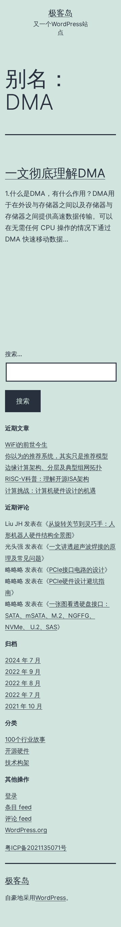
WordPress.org (26, 829)
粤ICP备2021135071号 (36, 847)
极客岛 (60, 13)
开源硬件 (17, 750)
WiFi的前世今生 (26, 444)
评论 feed (18, 818)
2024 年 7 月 (23, 660)
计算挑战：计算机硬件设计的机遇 (50, 490)
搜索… (13, 354)
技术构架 (17, 762)
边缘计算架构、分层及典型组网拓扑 (53, 467)
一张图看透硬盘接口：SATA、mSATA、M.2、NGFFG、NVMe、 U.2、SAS (57, 615)
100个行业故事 (25, 739)
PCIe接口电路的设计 (77, 569)
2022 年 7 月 (22, 694)
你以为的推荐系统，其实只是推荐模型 (56, 455)
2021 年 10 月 (23, 706)
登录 (11, 795)
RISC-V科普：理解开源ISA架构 (47, 478)
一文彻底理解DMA (55, 173)
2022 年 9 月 (23, 671)
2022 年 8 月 (23, 683)
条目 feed (18, 807)
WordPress (50, 897)
